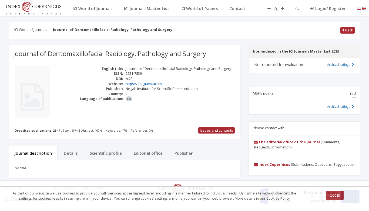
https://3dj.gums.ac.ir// (144, 83)
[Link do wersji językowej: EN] (364, 8)
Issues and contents (216, 130)
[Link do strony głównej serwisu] (33, 7)
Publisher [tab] (184, 153)
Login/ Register (330, 8)
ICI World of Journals (30, 29)
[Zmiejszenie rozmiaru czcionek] (266, 8)
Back (348, 30)
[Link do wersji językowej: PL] (359, 8)
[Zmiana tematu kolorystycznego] (297, 8)
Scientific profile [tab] (106, 153)
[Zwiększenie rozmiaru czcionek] (285, 8)
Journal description (33, 153)
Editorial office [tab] (148, 153)
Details (71, 153)
